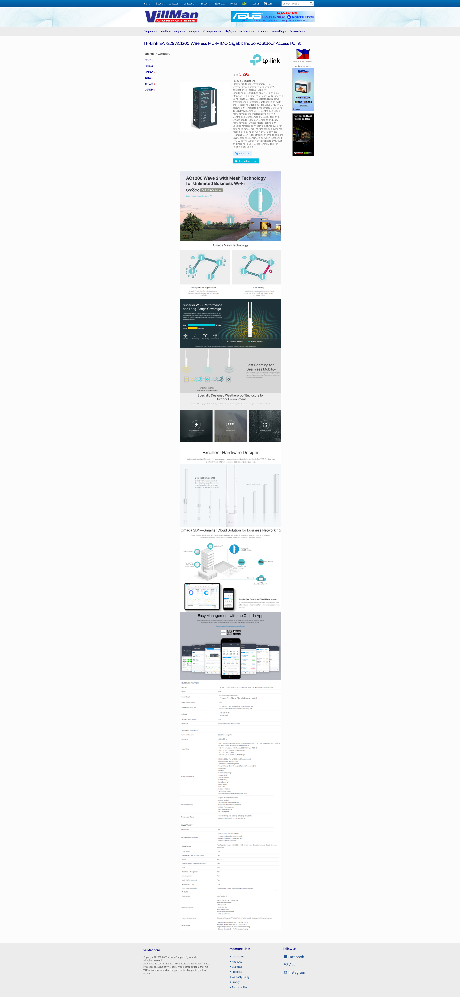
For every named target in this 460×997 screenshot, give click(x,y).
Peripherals (246, 31)
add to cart (244, 153)
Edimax (150, 66)
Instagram (296, 972)
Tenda (149, 78)
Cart (269, 3)
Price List (219, 3)
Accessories (296, 31)
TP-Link (150, 83)
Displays (229, 31)
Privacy (235, 982)
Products (205, 3)
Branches (236, 966)
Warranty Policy (240, 977)
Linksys (150, 72)
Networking (278, 31)
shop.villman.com (246, 160)
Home (147, 3)
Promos (233, 3)
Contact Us (190, 3)
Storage (192, 31)
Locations (174, 3)
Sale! (244, 3)
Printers (262, 31)
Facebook (295, 956)
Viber (292, 964)
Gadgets (178, 31)
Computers (150, 31)
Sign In (255, 3)
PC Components (211, 31)
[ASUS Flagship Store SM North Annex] (273, 21)
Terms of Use (239, 987)
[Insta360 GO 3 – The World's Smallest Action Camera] (303, 110)
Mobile (165, 31)
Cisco (149, 60)
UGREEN (150, 89)
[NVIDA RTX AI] (303, 155)
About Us (160, 3)
